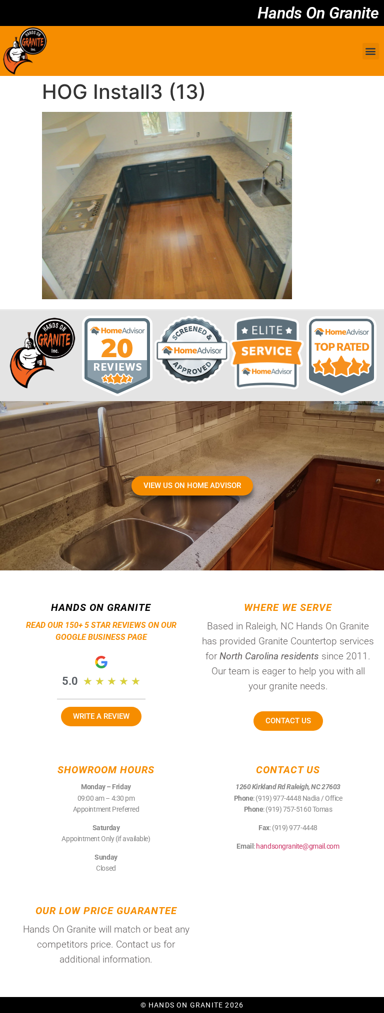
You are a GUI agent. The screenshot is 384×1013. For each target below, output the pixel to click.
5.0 (70, 681)
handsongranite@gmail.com (297, 846)
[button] (370, 51)
